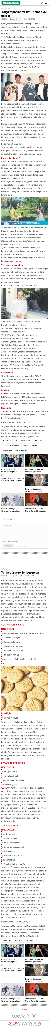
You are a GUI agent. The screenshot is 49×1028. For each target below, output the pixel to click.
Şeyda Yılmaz (7, 451)
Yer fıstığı (29, 941)
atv (16, 440)
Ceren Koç (38, 440)
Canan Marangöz (26, 440)
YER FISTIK (19, 941)
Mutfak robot (7, 941)
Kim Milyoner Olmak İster (11, 445)
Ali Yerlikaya (7, 440)
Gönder (8, 546)
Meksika (26, 445)
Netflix (34, 445)
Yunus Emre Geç (21, 451)
